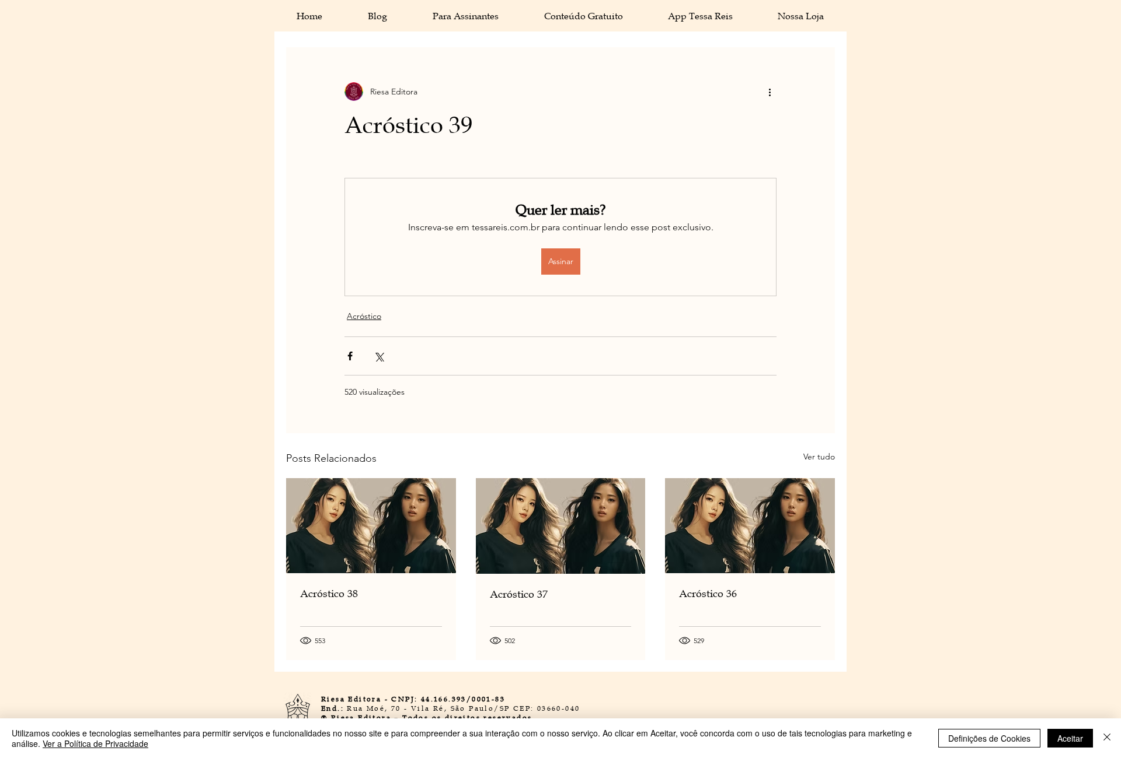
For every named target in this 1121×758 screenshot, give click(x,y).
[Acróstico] (371, 525)
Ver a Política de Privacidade (95, 743)
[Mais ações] (770, 92)
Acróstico (364, 316)
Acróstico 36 (708, 593)
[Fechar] (1107, 738)
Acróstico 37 (519, 594)
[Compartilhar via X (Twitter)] (378, 356)
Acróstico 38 (329, 593)
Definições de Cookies (989, 738)
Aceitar (1070, 738)
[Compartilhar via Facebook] (350, 356)
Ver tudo (819, 456)
